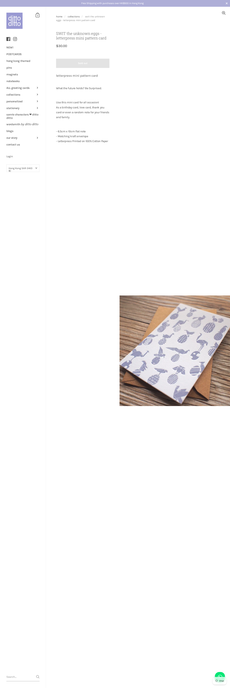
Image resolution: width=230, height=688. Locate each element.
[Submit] (38, 677)
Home (59, 16)
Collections (74, 16)
